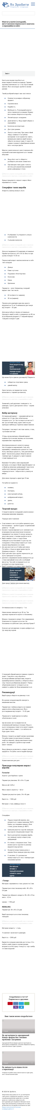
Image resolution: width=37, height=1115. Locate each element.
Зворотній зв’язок (8, 1107)
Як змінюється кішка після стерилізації (14, 1068)
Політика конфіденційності (11, 1108)
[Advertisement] (18, 50)
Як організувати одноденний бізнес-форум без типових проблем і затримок (15, 1037)
